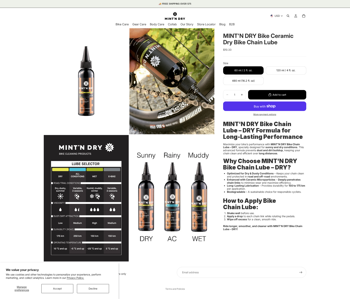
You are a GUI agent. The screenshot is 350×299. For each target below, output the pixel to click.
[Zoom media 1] (86, 81)
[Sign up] (301, 272)
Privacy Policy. (75, 277)
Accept (57, 288)
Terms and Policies (175, 289)
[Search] (288, 16)
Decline (93, 288)
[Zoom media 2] (171, 81)
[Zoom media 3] (86, 198)
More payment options (264, 114)
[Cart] (304, 16)
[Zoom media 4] (171, 198)
